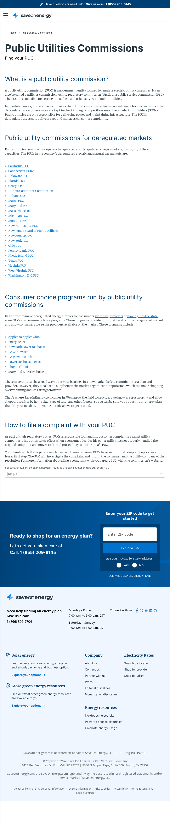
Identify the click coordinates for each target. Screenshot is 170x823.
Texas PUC (15, 260)
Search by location (136, 663)
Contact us (92, 669)
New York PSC (18, 241)
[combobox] (7, 473)
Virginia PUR (17, 265)
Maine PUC (16, 201)
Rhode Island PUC (21, 255)
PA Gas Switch (18, 352)
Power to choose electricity (103, 721)
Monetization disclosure (101, 694)
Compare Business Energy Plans (130, 576)
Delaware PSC (18, 176)
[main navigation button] (7, 15)
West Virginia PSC (21, 270)
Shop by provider (136, 669)
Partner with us (95, 675)
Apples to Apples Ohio (24, 337)
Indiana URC (17, 196)
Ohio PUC (14, 246)
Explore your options (26, 675)
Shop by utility (134, 675)
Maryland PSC (18, 206)
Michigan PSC (18, 216)
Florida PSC (16, 181)
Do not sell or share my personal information (39, 788)
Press (88, 682)
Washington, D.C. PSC (23, 275)
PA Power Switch (20, 357)
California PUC (18, 166)
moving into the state (142, 316)
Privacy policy (102, 788)
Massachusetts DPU (22, 211)
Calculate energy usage (101, 728)
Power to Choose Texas (24, 362)
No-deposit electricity (99, 715)
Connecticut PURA (21, 171)
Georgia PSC (16, 186)
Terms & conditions (142, 788)
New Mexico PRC (20, 236)
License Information (79, 788)
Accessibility (121, 788)
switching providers (109, 316)
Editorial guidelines (97, 688)
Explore (127, 548)
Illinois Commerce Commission (30, 191)
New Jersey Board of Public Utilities (33, 231)
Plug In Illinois (18, 367)
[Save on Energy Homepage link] (32, 15)
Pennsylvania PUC (21, 250)
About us (91, 663)
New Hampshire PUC (23, 226)
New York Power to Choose (27, 347)
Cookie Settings (85, 793)
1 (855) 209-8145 (118, 4)
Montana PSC (17, 221)
